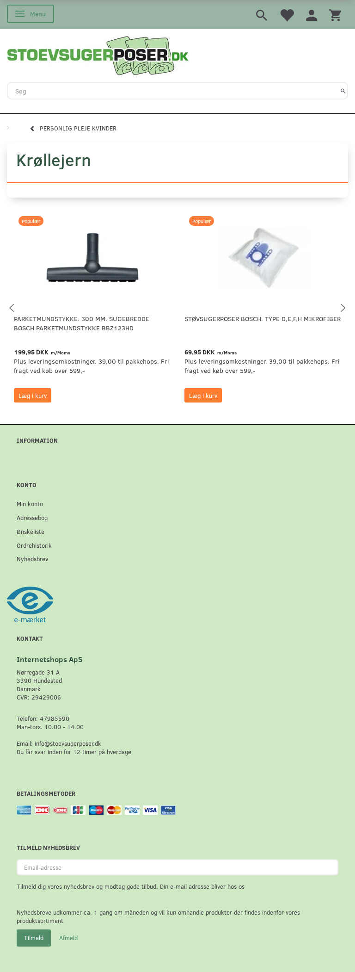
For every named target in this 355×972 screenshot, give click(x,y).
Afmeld (68, 938)
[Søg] (343, 90)
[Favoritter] (286, 14)
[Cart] (335, 14)
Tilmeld (33, 938)
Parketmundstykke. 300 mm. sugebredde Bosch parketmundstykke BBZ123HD (81, 323)
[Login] (311, 14)
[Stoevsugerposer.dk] (98, 54)
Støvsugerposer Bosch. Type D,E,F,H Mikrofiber (262, 318)
